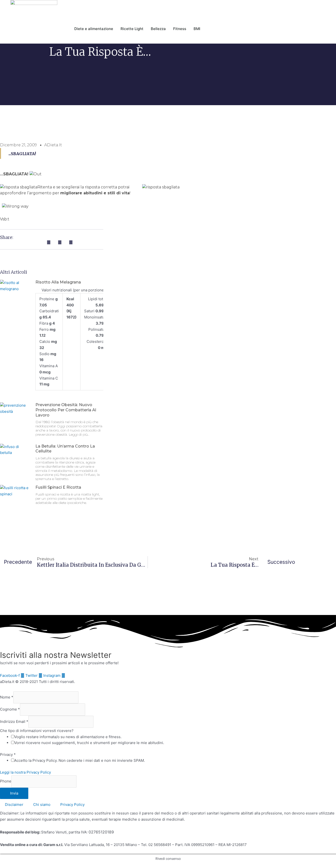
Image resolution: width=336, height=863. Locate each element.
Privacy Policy (72, 804)
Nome (6, 697)
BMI (197, 28)
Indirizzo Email (14, 721)
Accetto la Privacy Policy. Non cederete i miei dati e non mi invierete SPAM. (79, 760)
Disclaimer (14, 804)
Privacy (8, 754)
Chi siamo (41, 804)
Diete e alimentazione (93, 28)
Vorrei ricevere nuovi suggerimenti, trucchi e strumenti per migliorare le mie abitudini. (89, 742)
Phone (5, 781)
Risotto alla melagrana (58, 282)
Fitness (179, 28)
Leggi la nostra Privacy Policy (25, 772)
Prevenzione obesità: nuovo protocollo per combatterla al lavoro (65, 409)
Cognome (10, 709)
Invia (14, 793)
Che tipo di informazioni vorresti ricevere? (37, 730)
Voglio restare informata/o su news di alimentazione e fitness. (68, 736)
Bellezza (158, 28)
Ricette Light (132, 28)
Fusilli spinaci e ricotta (58, 487)
